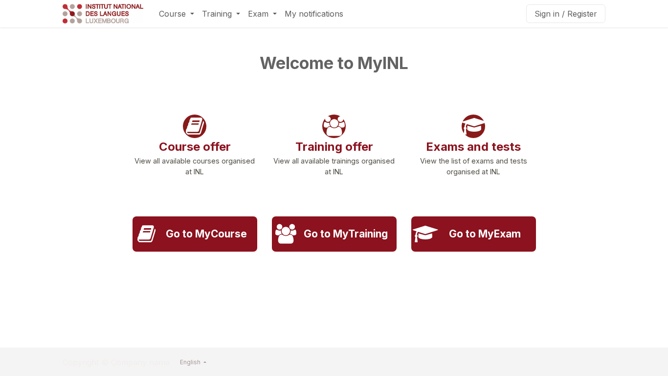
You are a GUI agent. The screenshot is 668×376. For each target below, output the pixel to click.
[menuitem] (176, 14)
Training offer (334, 147)
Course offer (195, 147)
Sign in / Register (565, 14)
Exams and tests (473, 147)
